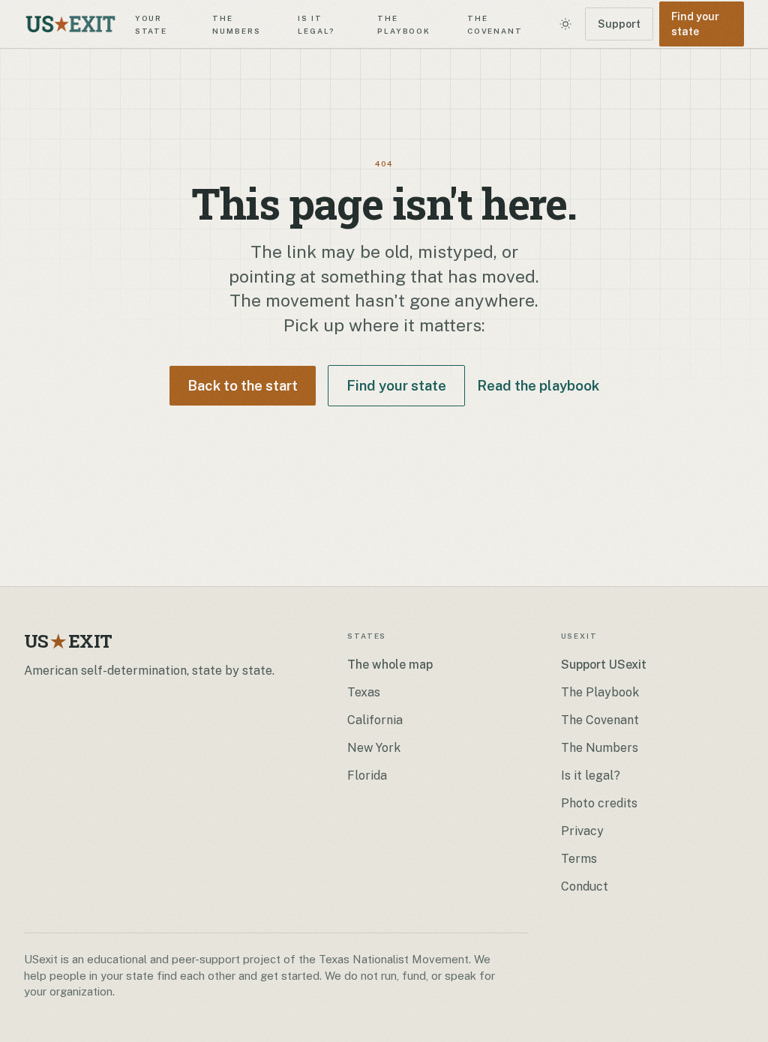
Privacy (582, 831)
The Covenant (495, 23)
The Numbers (236, 23)
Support (619, 24)
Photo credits (599, 803)
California (375, 720)
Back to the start (243, 385)
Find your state (695, 23)
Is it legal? (316, 23)
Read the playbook (538, 385)
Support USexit (603, 664)
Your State (151, 23)
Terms (579, 859)
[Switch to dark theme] (565, 23)
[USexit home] (70, 23)
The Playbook (403, 23)
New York (373, 748)
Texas (363, 692)
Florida (367, 775)
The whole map (390, 664)
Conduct (584, 886)
